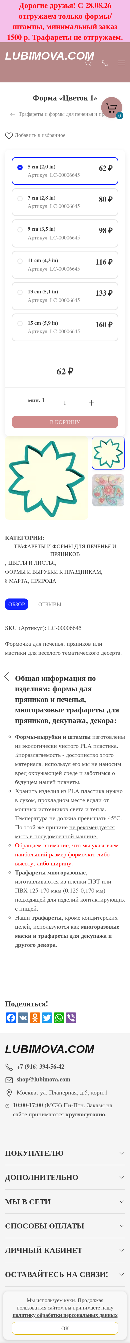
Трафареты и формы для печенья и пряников (65, 550)
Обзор (16, 604)
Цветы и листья (31, 562)
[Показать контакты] (105, 62)
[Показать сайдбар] (121, 62)
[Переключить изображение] (108, 453)
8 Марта (16, 580)
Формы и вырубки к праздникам (53, 571)
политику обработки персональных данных (65, 1315)
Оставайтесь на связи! (56, 1274)
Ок (65, 1328)
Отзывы (49, 604)
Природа (43, 580)
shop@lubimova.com (43, 1079)
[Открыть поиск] (88, 62)
